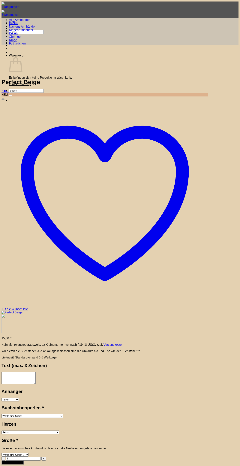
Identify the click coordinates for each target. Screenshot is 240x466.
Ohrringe (15, 36)
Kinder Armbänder (21, 30)
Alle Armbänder (19, 19)
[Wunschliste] (3, 99)
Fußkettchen (17, 43)
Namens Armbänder (22, 26)
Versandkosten (113, 344)
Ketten (13, 23)
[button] (5, 91)
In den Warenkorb (12, 462)
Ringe (13, 40)
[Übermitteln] (10, 95)
